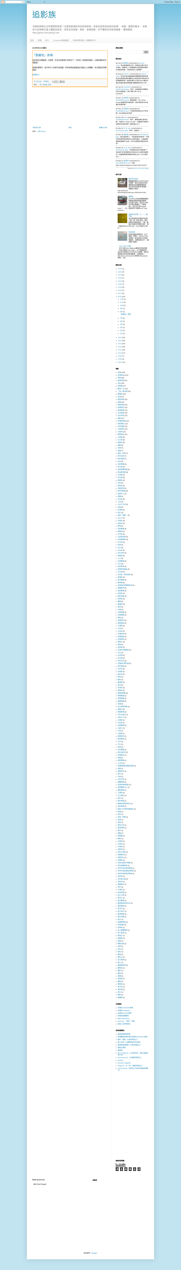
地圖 (119, 378)
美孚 (119, 919)
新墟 (119, 812)
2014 (120, 341)
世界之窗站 (122, 715)
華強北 (120, 936)
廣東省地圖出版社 (124, 804)
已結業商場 (122, 537)
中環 (119, 610)
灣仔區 (120, 499)
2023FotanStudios (122, 89)
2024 (120, 272)
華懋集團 (121, 696)
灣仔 (119, 887)
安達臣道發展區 (123, 785)
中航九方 (121, 717)
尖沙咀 (120, 440)
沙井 (119, 653)
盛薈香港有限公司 (124, 903)
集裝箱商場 (122, 965)
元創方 (120, 728)
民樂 (119, 545)
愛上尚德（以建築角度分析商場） (130, 1042)
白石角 (120, 669)
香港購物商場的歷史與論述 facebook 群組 (132, 1037)
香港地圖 (121, 380)
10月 (122, 305)
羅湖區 (120, 682)
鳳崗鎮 (120, 979)
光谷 (119, 564)
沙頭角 (120, 847)
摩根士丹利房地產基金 (126, 809)
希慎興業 (121, 639)
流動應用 (121, 855)
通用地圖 (121, 399)
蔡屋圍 (120, 938)
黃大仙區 (121, 456)
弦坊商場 (132, 232)
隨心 (119, 962)
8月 (121, 312)
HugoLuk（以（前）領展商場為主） (130, 1066)
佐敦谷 (120, 523)
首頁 (32, 40)
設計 (119, 513)
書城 (119, 645)
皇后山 (120, 898)
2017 (120, 293)
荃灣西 (120, 688)
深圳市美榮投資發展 (125, 874)
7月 (121, 318)
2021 (120, 281)
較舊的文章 (103, 128)
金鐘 (119, 704)
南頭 (119, 747)
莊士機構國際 (122, 930)
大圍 (119, 777)
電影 (119, 971)
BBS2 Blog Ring (123, 1018)
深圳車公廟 (122, 879)
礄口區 (120, 674)
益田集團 (121, 591)
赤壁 (119, 946)
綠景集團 (121, 914)
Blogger (94, 1253)
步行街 (120, 542)
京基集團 (121, 561)
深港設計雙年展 (123, 663)
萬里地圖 (121, 405)
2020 (120, 284)
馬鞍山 (120, 709)
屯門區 (120, 534)
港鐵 (119, 496)
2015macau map (122, 130)
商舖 (119, 758)
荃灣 (119, 685)
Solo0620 (127, 87)
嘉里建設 (121, 623)
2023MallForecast (122, 100)
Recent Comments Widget (141, 168)
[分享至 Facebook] (61, 81)
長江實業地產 (122, 707)
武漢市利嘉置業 (123, 650)
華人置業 (121, 933)
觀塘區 (120, 394)
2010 (120, 353)
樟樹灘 (120, 836)
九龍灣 (120, 432)
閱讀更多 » (36, 75)
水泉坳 (120, 844)
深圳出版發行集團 (124, 863)
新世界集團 (122, 491)
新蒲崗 (120, 577)
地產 (119, 769)
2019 (120, 287)
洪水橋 (120, 658)
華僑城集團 (122, 693)
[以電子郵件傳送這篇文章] (53, 81)
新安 (119, 814)
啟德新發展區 (122, 569)
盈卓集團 (121, 900)
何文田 (120, 723)
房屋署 (120, 386)
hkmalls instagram (124, 1063)
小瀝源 (120, 793)
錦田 (119, 954)
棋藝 (119, 833)
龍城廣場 (121, 712)
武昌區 (120, 647)
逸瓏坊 (131, 197)
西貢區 (120, 599)
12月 (122, 299)
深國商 (120, 860)
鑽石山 (120, 957)
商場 (49, 84)
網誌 (119, 680)
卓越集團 (121, 615)
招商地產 (121, 806)
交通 (119, 448)
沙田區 (120, 475)
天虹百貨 (121, 779)
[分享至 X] (58, 81)
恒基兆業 (121, 488)
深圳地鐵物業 (122, 865)
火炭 (119, 502)
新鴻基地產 (122, 421)
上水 (119, 558)
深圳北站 (121, 661)
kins (125, 117)
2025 (120, 269)
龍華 (119, 995)
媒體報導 (121, 782)
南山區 (120, 467)
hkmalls (120, 1060)
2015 (120, 338)
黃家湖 (120, 989)
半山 (119, 744)
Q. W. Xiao (127, 128)
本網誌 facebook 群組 (125, 1008)
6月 (121, 321)
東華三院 (121, 825)
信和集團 (121, 464)
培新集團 (121, 529)
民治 (119, 548)
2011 (120, 350)
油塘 (119, 451)
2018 (120, 290)
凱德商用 (121, 736)
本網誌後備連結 (123, 1016)
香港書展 (121, 410)
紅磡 (119, 507)
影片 (47, 40)
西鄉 (119, 941)
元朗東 (120, 733)
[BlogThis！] (56, 81)
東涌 (119, 820)
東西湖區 (121, 828)
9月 (121, 308)
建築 (119, 418)
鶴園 (119, 981)
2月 (121, 331)
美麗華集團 (122, 922)
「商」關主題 (43, 84)
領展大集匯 (122, 1048)
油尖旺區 (121, 415)
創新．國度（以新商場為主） (128, 1039)
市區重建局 (122, 539)
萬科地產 (121, 596)
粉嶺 (119, 677)
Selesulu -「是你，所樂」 (127, 1021)
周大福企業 (122, 752)
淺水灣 (120, 882)
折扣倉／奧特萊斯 (124, 575)
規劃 (119, 445)
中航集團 (121, 612)
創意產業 (121, 739)
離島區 (120, 968)
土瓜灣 (120, 763)
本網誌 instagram (124, 1010)
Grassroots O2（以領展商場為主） (130, 1057)
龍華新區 (121, 434)
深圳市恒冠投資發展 (125, 868)
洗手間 (120, 655)
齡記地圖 (121, 459)
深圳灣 (120, 876)
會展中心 (121, 494)
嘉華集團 (121, 760)
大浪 (119, 628)
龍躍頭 (120, 997)
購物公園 (121, 944)
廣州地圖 (121, 801)
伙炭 (119, 461)
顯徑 (119, 973)
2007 (120, 362)
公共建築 (121, 413)
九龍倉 (120, 720)
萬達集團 (121, 701)
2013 (120, 344)
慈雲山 (120, 642)
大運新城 (121, 634)
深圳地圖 (121, 426)
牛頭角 (120, 890)
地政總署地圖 (122, 469)
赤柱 (119, 949)
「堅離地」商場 (42, 55)
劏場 (119, 526)
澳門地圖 (121, 666)
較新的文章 (37, 128)
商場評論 (121, 375)
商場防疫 (121, 620)
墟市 (119, 774)
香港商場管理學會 (124, 1034)
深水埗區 (121, 553)
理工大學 (121, 895)
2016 (120, 297)
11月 (122, 302)
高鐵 (119, 976)
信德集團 (121, 725)
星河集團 (121, 580)
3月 (121, 327)
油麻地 (120, 849)
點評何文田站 (133, 179)
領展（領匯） (122, 515)
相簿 (39, 40)
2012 (120, 347)
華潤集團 (121, 698)
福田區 (120, 442)
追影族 (44, 14)
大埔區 (120, 626)
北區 (119, 483)
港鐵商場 (121, 588)
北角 (119, 742)
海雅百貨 (121, 857)
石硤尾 (120, 672)
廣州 (119, 798)
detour (120, 518)
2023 (120, 275)
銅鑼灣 (120, 604)
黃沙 (119, 992)
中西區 (120, 521)
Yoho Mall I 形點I (125, 246)
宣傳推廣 (121, 637)
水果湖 (120, 841)
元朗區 (120, 437)
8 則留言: (46, 81)
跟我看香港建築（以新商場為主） (130, 1045)
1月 (121, 334)
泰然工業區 (122, 852)
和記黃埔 (121, 566)
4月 (121, 324)
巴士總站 (121, 795)
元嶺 (119, 731)
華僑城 (120, 556)
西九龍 (120, 477)
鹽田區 (120, 984)
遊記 (119, 952)
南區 (119, 618)
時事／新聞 (122, 817)
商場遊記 (121, 755)
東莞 (119, 822)
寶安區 (120, 486)
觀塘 (119, 601)
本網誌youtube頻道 (124, 1013)
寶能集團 (121, 790)
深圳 (119, 383)
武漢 (119, 397)
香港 (119, 607)
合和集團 (121, 750)
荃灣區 (120, 510)
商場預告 (121, 407)
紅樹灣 (120, 593)
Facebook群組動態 (61, 40)
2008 (120, 359)
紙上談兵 (121, 911)
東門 (119, 830)
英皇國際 (121, 925)
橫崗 (119, 839)
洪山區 (120, 550)
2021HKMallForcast (123, 163)
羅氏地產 (121, 917)
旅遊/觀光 (121, 424)
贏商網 (120, 1050)
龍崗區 (120, 480)
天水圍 (120, 572)
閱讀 (119, 402)
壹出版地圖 (122, 472)
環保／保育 (122, 453)
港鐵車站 (121, 884)
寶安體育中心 (122, 787)
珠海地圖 (121, 892)
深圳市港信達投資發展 (126, 871)
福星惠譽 (121, 906)
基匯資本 (121, 771)
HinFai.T (127, 74)
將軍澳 (120, 531)
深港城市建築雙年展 (125, 585)
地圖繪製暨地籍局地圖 (126, 766)
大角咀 (120, 631)
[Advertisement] (70, 106)
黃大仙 (120, 987)
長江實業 (121, 960)
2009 (120, 356)
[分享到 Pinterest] (63, 81)
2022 (120, 278)
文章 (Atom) (41, 131)
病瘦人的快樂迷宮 (124, 1024)
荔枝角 (120, 690)
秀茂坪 (120, 909)
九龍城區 (121, 429)
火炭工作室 (122, 504)
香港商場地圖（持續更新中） (85, 40)
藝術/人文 (121, 389)
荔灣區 (120, 927)
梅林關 (120, 583)
